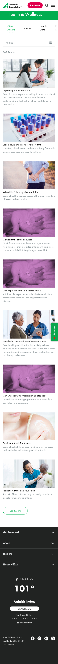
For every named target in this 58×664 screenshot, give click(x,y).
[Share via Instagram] (39, 641)
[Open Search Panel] (46, 5)
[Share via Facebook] (33, 641)
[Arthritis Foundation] (12, 5)
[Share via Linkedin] (46, 641)
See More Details (24, 615)
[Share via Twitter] (53, 641)
